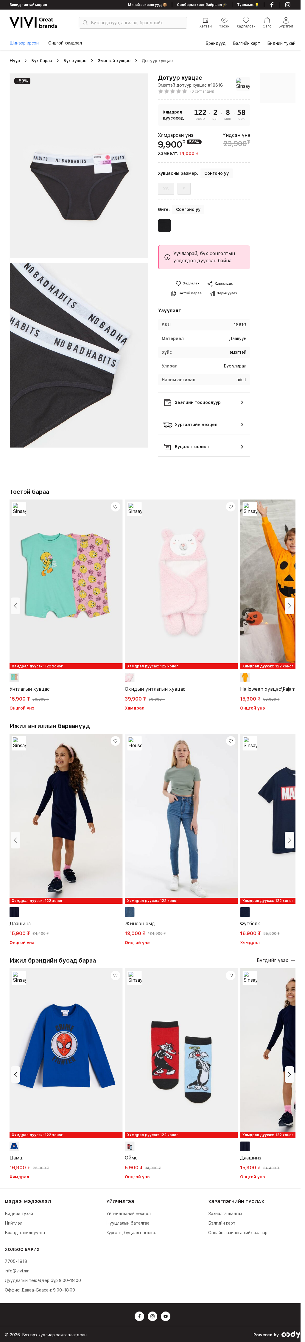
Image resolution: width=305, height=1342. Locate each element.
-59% (22, 81)
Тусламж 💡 (248, 5)
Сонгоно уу (216, 173)
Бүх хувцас (74, 60)
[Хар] (164, 226)
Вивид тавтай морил (28, 5)
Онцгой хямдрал (65, 43)
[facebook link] (272, 5)
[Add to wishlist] (115, 506)
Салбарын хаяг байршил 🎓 (202, 5)
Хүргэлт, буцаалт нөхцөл (132, 1232)
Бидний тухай (19, 1213)
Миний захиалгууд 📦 (147, 5)
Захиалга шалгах (225, 1213)
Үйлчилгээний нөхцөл (128, 1213)
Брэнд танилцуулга (25, 1232)
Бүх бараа (41, 60)
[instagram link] (288, 5)
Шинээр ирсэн (24, 43)
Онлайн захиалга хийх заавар (237, 1232)
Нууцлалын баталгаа (128, 1223)
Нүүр (15, 60)
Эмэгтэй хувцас (114, 60)
